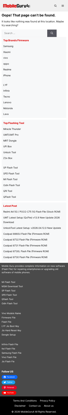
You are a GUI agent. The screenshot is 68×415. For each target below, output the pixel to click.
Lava (6, 114)
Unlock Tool (9, 152)
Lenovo (7, 102)
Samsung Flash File (11, 353)
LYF (5, 84)
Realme (7, 69)
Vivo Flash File (9, 357)
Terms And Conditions (25, 400)
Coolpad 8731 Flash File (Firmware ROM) (25, 245)
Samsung (8, 46)
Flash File (6, 321)
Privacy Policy (47, 400)
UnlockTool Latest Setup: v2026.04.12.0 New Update (32, 227)
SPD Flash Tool (11, 173)
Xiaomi (6, 52)
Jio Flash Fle (8, 361)
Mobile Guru (8, 266)
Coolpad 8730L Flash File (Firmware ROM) (26, 251)
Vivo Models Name (11, 313)
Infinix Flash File (10, 344)
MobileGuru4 (27, 411)
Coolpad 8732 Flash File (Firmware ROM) (25, 239)
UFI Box (7, 146)
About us (48, 405)
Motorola (8, 108)
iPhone (7, 75)
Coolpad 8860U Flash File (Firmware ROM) (26, 233)
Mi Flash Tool (8, 282)
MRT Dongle (10, 140)
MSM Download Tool (12, 286)
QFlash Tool (9, 196)
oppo (6, 63)
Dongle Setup (9, 334)
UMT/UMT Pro (10, 134)
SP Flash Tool (10, 167)
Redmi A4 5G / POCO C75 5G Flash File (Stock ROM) (31, 211)
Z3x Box (7, 158)
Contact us (35, 405)
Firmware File (9, 317)
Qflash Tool (7, 299)
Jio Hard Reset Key (11, 330)
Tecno (6, 96)
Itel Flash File (8, 348)
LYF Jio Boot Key (10, 326)
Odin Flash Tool (11, 185)
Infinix (6, 90)
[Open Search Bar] (55, 6)
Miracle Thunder (12, 129)
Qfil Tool (7, 191)
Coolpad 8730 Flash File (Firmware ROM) (25, 257)
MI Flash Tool (10, 179)
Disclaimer (20, 405)
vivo (5, 57)
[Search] (52, 33)
